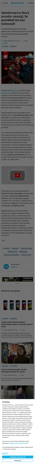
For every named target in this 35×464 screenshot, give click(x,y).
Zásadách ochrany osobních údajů (18, 443)
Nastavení (5, 453)
